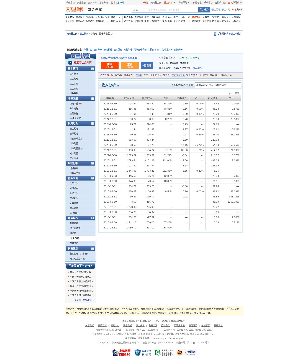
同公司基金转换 (77, 259)
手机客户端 (118, 2)
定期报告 (74, 198)
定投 (107, 17)
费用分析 (74, 243)
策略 (164, 21)
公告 (113, 21)
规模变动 (74, 168)
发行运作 (74, 188)
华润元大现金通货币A (80, 277)
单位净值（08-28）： (179, 57)
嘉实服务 (118, 49)
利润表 (73, 233)
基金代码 (216, 9)
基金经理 (74, 79)
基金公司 (226, 9)
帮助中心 (208, 2)
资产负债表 (75, 228)
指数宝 (215, 17)
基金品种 (80, 21)
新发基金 (90, 21)
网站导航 (235, 2)
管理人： (174, 75)
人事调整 (74, 203)
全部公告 (74, 183)
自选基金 (197, 2)
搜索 (204, 9)
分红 (107, 21)
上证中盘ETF (166, 49)
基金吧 (176, 21)
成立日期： (111, 75)
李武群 (139, 75)
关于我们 (89, 325)
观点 (170, 17)
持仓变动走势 (76, 138)
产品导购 (183, 2)
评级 (118, 17)
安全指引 (140, 325)
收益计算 (139, 21)
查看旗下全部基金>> (84, 300)
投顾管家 (90, 17)
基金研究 (156, 21)
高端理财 (236, 17)
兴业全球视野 (140, 49)
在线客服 (205, 325)
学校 (175, 17)
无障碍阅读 (220, 2)
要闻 (164, 17)
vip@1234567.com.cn (147, 330)
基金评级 (74, 88)
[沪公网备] (186, 352)
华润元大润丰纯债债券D (81, 295)
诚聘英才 (218, 325)
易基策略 (128, 49)
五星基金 (236, 21)
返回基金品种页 (83, 62)
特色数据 (74, 93)
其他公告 (74, 213)
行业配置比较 (76, 148)
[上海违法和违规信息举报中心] (164, 352)
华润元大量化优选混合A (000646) (119, 57)
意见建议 (193, 325)
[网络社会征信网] (143, 352)
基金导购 (206, 21)
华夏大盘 (88, 49)
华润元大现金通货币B (80, 272)
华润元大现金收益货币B (81, 281)
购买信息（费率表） (79, 254)
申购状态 (100, 21)
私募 (118, 21)
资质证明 (102, 325)
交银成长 (178, 49)
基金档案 (95, 10)
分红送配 (74, 108)
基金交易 (168, 2)
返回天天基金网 (153, 2)
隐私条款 (165, 325)
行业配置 (74, 143)
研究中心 (115, 325)
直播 (183, 21)
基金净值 (80, 17)
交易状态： (174, 63)
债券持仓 (74, 133)
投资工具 (128, 17)
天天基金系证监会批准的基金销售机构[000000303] (127, 334)
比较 (146, 17)
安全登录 (81, 2)
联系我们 (127, 325)
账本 (146, 21)
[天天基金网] (75, 9)
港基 (113, 17)
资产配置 (74, 153)
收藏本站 (70, 2)
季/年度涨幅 (75, 118)
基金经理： (133, 75)
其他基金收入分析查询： (183, 85)
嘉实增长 (98, 49)
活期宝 (205, 17)
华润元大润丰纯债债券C (81, 291)
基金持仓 (74, 128)
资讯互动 (156, 17)
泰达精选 (108, 49)
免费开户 (92, 2)
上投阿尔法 (153, 49)
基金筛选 (128, 21)
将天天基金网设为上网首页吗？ (137, 321)
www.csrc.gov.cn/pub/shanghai (168, 338)
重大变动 (74, 158)
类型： (153, 75)
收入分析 (75, 238)
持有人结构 (75, 173)
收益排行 (216, 21)
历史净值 (74, 103)
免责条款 (153, 325)
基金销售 (74, 208)
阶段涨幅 (74, 113)
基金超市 (196, 21)
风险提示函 (179, 325)
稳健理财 (226, 17)
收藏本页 (237, 9)
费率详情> (198, 68)
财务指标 (74, 223)
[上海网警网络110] (121, 352)
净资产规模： (209, 75)
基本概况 (74, 74)
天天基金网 (72, 33)
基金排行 (100, 17)
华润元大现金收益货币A (81, 286)
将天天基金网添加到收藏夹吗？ (171, 321)
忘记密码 (103, 2)
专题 (183, 17)
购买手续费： (181, 68)
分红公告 (74, 193)
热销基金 (226, 21)
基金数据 (69, 17)
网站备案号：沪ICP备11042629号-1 (191, 342)
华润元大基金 (178, 75)
